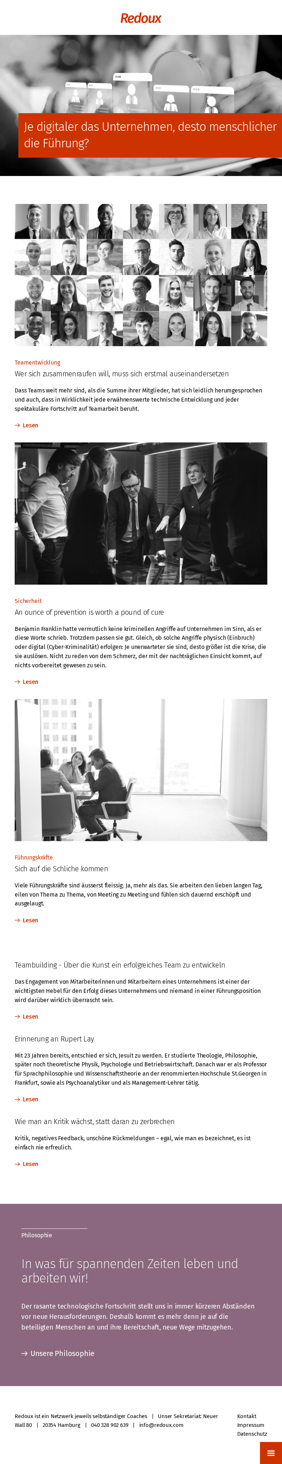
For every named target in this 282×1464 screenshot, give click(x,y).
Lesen (30, 425)
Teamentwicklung (37, 362)
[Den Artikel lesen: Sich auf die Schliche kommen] (141, 837)
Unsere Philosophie (62, 1353)
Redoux (141, 17)
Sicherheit (28, 601)
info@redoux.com (161, 1425)
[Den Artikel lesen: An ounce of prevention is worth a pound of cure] (141, 581)
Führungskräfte (34, 857)
